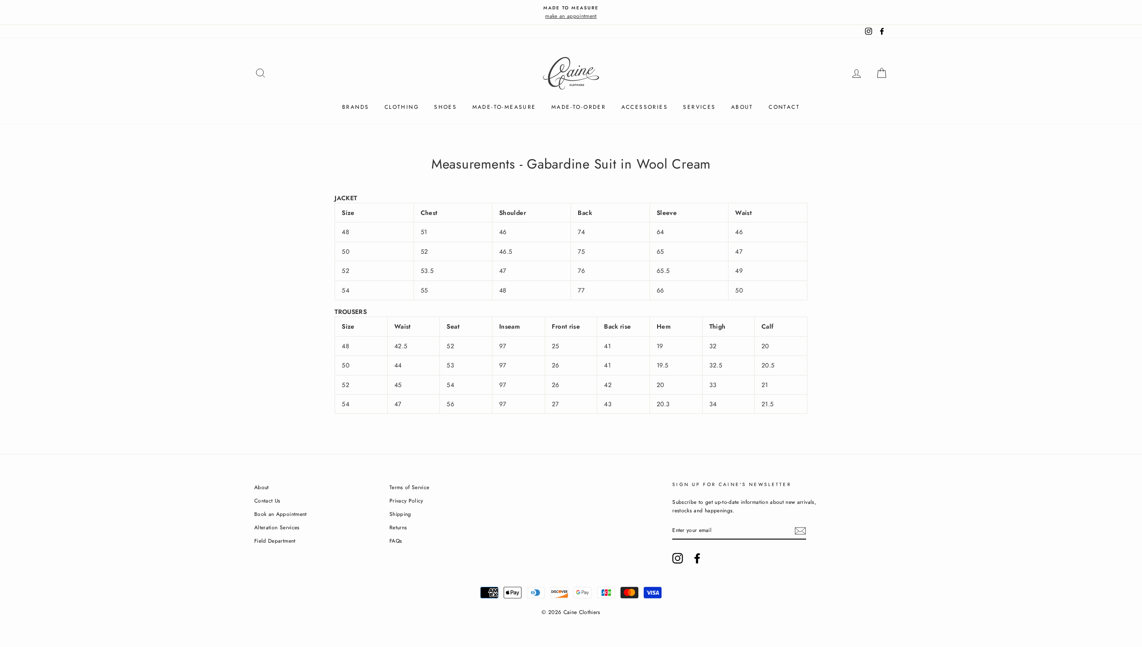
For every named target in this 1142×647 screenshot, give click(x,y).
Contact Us (267, 500)
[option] (571, 12)
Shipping (400, 514)
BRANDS (355, 107)
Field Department (275, 540)
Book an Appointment (280, 514)
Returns (398, 527)
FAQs (395, 540)
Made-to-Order (578, 107)
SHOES (445, 107)
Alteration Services (277, 527)
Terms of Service (409, 487)
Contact (784, 107)
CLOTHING (402, 107)
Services (699, 107)
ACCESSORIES (644, 107)
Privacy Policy (406, 500)
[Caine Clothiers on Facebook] (697, 558)
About (742, 107)
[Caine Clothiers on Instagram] (677, 558)
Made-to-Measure (504, 107)
